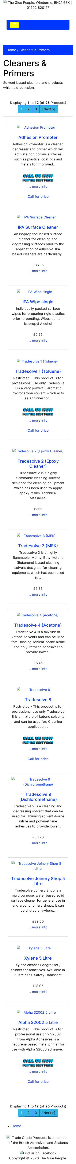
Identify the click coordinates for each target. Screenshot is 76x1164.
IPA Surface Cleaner (38, 227)
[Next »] (48, 109)
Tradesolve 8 (38, 699)
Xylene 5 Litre (38, 958)
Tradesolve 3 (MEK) (38, 545)
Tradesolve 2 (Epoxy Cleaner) (38, 464)
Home (11, 50)
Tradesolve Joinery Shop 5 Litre (38, 881)
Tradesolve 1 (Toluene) (38, 371)
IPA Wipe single (38, 301)
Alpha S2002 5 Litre (38, 1022)
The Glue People (53, 1158)
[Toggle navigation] (14, 25)
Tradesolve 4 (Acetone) (38, 625)
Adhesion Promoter (38, 137)
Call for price (38, 196)
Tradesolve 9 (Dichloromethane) (38, 797)
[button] (63, 1152)
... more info (38, 186)
